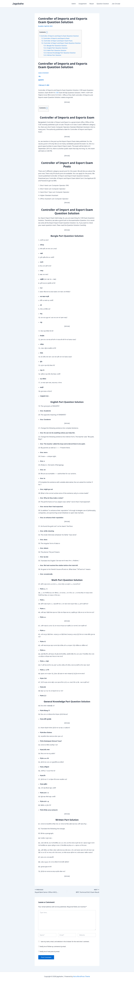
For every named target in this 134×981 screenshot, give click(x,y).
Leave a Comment (43, 73)
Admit (74, 4)
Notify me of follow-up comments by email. (53, 946)
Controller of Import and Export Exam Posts (56, 41)
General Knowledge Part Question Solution (59, 53)
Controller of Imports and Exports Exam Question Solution (59, 36)
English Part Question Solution (55, 48)
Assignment (83, 4)
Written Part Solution (52, 55)
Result (92, 4)
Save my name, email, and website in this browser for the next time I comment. (65, 941)
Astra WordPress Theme (81, 976)
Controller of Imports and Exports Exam (55, 38)
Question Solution (103, 4)
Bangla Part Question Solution (55, 45)
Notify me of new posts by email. (50, 951)
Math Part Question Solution (54, 50)
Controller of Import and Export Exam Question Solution (61, 43)
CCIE (57, 93)
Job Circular (116, 4)
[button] (47, 32)
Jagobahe (18, 3)
